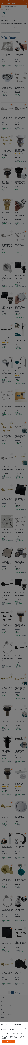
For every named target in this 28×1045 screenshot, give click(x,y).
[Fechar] (26, 1024)
